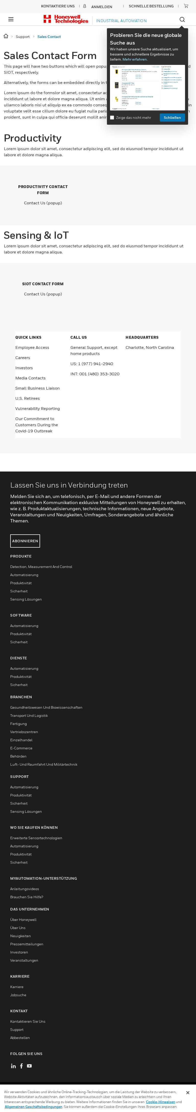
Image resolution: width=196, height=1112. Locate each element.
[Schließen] (187, 1092)
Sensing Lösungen (26, 599)
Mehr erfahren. (135, 59)
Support (16, 1029)
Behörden (18, 756)
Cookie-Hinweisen (160, 1102)
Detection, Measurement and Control (41, 566)
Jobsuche (18, 995)
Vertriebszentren (24, 732)
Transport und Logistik (29, 715)
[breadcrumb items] (6, 36)
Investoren (19, 952)
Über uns (18, 927)
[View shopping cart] (186, 6)
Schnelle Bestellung (151, 6)
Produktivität (21, 583)
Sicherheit (19, 591)
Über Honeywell (23, 919)
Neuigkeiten (20, 936)
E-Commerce (21, 748)
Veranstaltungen (24, 960)
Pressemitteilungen (26, 944)
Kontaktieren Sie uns (27, 1021)
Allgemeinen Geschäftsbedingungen (33, 1107)
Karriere (16, 987)
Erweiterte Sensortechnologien (36, 838)
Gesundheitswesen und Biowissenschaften (46, 707)
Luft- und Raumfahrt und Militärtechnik (43, 764)
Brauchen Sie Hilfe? (26, 897)
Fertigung (18, 723)
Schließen (172, 117)
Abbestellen (20, 1037)
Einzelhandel (21, 740)
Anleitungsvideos (24, 889)
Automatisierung (24, 575)
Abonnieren (25, 541)
